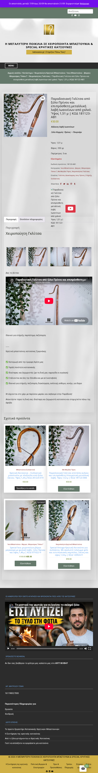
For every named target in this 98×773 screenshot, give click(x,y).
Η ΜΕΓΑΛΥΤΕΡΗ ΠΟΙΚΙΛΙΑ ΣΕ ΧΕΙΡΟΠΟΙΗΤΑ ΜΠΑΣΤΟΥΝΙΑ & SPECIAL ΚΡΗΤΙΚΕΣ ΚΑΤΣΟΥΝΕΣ (49, 45)
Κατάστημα (27, 73)
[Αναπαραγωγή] (8, 648)
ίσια (77, 175)
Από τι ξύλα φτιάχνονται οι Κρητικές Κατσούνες (27, 738)
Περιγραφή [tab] (11, 219)
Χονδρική (9, 714)
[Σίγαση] (85, 648)
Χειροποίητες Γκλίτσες (39, 76)
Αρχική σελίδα (14, 73)
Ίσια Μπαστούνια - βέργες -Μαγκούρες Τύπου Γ (25, 544)
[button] (42, 98)
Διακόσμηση (70, 175)
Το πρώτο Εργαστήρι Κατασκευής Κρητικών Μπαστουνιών (32, 729)
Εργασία (9, 709)
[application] (49, 626)
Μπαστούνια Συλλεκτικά (25, 470)
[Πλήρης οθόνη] (89, 648)
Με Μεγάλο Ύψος (64, 171)
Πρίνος (82, 175)
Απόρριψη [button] (84, 3)
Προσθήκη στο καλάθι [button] (25, 488)
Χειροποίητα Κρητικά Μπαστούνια (49, 73)
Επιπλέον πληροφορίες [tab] (31, 219)
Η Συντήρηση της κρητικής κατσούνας (22, 734)
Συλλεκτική (55, 179)
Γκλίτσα (61, 175)
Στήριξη (88, 175)
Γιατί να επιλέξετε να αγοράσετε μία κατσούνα (26, 743)
